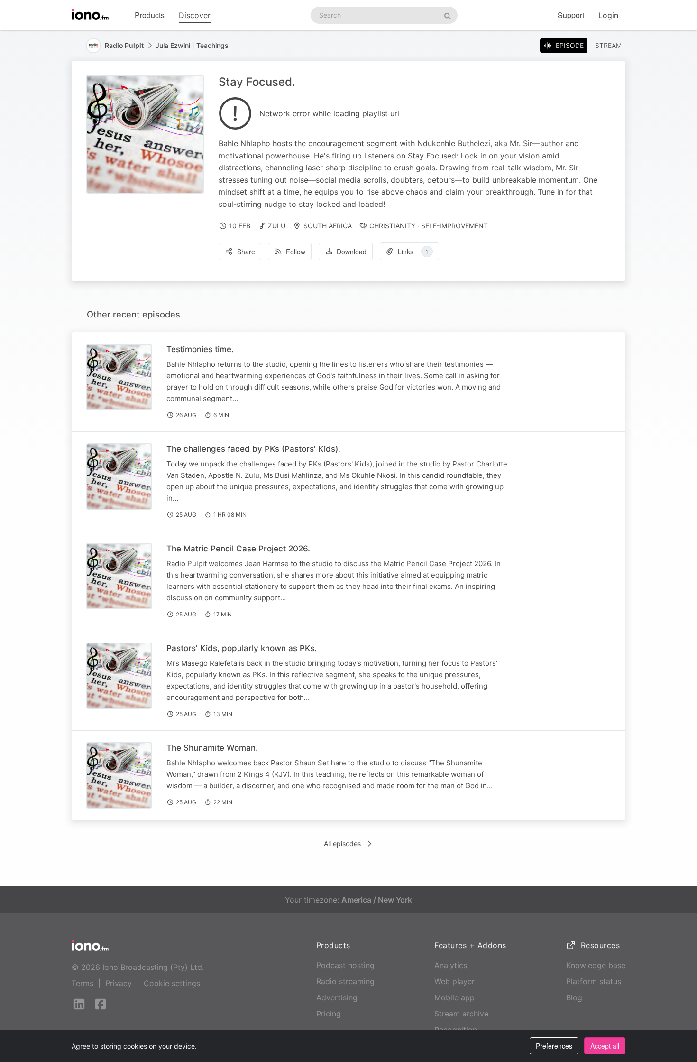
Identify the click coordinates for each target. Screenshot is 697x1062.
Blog (574, 997)
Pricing (328, 1013)
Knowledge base (595, 965)
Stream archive (461, 1013)
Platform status (593, 981)
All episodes (342, 843)
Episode (570, 45)
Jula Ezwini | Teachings (192, 45)
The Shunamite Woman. (212, 748)
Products (150, 14)
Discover (195, 15)
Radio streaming (345, 981)
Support (571, 14)
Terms (82, 983)
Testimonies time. (200, 349)
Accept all (604, 1046)
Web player (454, 981)
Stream (608, 45)
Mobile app (454, 997)
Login (608, 15)
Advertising (337, 997)
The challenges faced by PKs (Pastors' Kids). (253, 449)
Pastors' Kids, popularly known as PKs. (241, 648)
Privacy (118, 983)
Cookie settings (172, 983)
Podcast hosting (345, 965)
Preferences (554, 1046)
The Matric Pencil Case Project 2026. (238, 548)
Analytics (450, 965)
